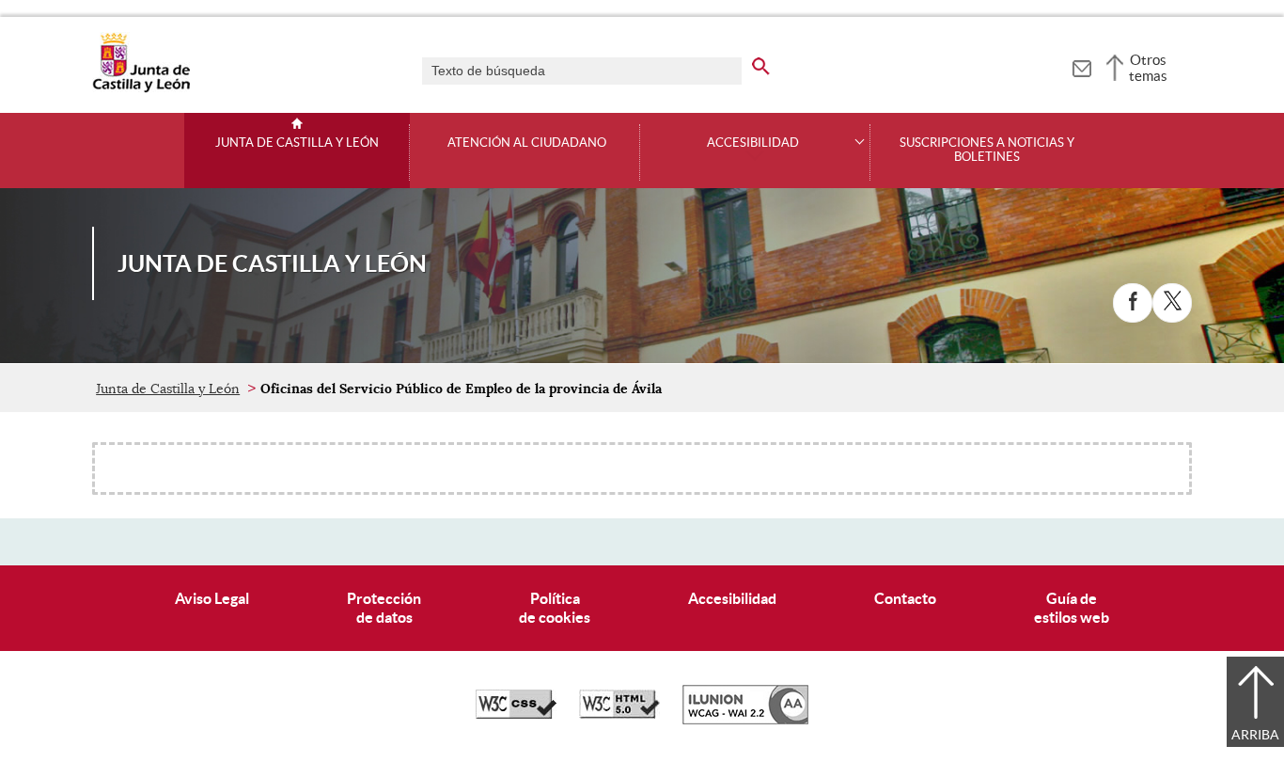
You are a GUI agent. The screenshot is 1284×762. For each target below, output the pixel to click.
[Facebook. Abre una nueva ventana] (1132, 303)
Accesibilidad (732, 598)
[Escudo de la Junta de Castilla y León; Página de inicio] (141, 88)
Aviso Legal (212, 598)
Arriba (1255, 734)
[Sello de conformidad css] (516, 714)
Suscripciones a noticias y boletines (987, 150)
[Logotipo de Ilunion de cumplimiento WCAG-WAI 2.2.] (745, 719)
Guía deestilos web (1071, 607)
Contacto (905, 598)
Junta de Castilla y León (297, 143)
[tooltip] (1081, 65)
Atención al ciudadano (526, 143)
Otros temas (1148, 68)
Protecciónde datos (384, 607)
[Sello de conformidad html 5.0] (619, 714)
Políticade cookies (554, 607)
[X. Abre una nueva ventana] (1172, 303)
